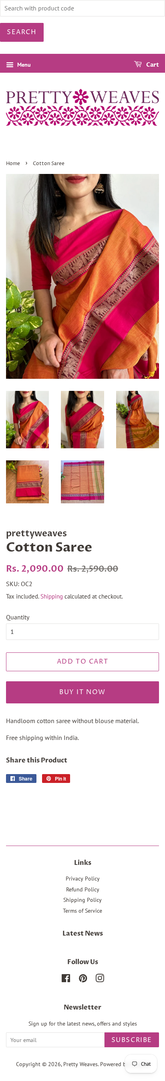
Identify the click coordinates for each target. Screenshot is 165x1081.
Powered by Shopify (124, 1064)
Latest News (82, 933)
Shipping (51, 596)
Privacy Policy (83, 878)
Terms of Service (82, 910)
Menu (23, 64)
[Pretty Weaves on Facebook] (65, 979)
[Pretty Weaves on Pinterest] (82, 979)
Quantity (17, 617)
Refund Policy (82, 889)
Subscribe (131, 1040)
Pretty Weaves (80, 1064)
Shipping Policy (82, 899)
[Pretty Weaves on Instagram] (99, 979)
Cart (152, 65)
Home (13, 163)
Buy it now (82, 692)
